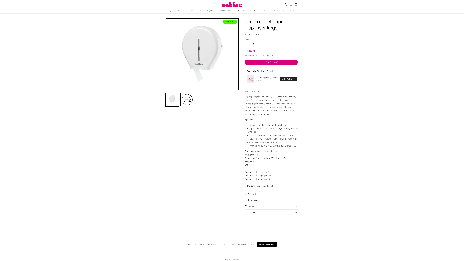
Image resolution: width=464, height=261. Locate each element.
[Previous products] (290, 71)
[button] (175, 10)
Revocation (212, 244)
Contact (202, 244)
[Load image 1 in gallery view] (172, 99)
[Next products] (295, 71)
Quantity (248, 39)
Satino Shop (235, 260)
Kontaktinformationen (237, 244)
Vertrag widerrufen (266, 244)
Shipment (223, 244)
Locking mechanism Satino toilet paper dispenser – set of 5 (267, 78)
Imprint (251, 244)
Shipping (259, 55)
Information (192, 244)
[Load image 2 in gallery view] (187, 99)
